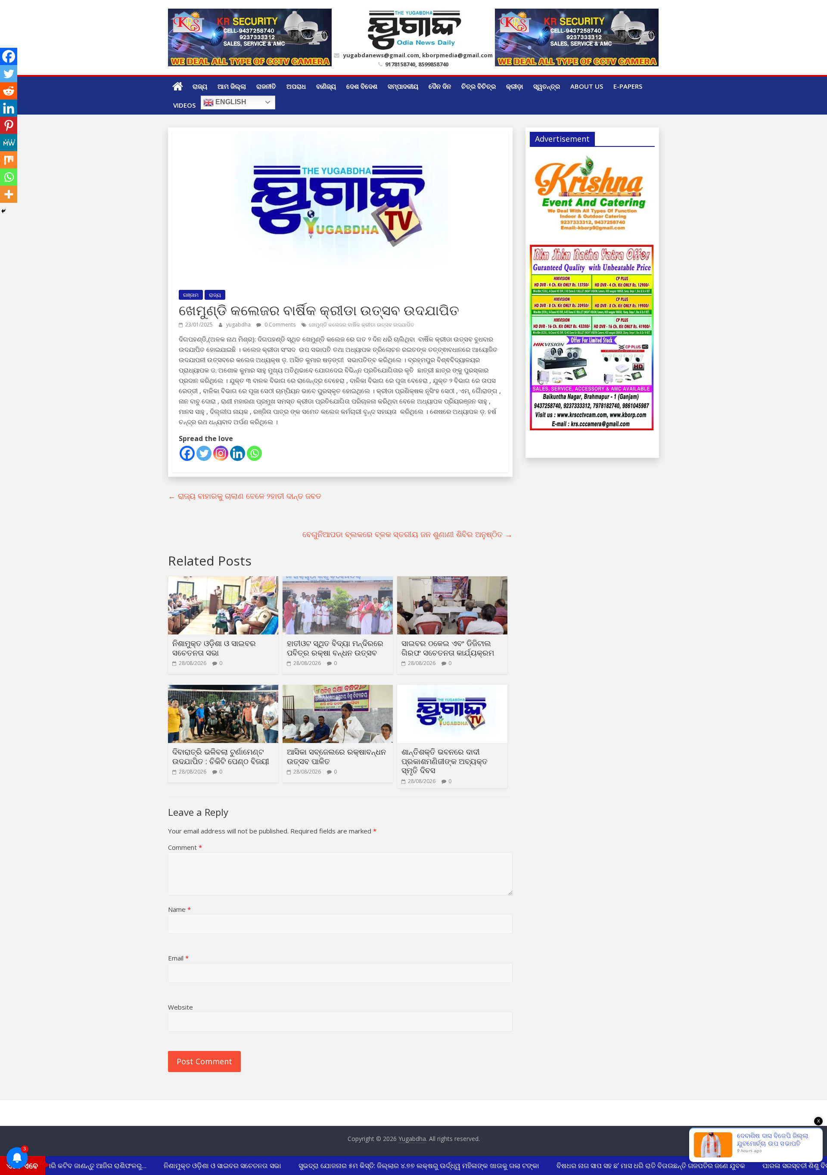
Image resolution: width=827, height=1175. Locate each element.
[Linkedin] (237, 453)
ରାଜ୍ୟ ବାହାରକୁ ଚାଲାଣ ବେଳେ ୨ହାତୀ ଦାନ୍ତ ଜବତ (244, 496)
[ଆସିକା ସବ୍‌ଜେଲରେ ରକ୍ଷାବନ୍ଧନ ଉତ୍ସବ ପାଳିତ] (338, 690)
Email (178, 958)
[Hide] (3, 211)
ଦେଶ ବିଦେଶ (361, 86)
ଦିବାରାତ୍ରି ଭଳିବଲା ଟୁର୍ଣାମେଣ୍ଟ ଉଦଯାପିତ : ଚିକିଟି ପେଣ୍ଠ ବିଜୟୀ (220, 756)
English (230, 102)
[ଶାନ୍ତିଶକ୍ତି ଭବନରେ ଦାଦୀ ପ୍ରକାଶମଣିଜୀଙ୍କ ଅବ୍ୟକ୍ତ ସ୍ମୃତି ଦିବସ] (452, 690)
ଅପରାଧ (296, 86)
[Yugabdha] (177, 86)
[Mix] (8, 159)
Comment (185, 847)
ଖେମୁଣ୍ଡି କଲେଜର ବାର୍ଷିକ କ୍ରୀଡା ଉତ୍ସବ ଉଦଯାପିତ (361, 324)
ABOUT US (586, 86)
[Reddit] (8, 90)
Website (180, 1007)
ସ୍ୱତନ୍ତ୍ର (546, 86)
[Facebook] (187, 453)
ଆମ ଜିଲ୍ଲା (232, 86)
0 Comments (279, 324)
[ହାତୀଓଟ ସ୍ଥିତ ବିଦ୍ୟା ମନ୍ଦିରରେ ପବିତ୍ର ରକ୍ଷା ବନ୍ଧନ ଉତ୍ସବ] (338, 581)
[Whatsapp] (254, 453)
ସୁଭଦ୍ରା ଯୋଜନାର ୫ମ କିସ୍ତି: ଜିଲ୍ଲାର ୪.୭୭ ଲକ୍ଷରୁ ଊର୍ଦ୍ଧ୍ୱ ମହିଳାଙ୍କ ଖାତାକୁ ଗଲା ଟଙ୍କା (408, 1165)
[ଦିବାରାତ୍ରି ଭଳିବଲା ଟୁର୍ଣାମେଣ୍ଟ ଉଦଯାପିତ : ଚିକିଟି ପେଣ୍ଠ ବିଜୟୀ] (223, 690)
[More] (8, 194)
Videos (184, 105)
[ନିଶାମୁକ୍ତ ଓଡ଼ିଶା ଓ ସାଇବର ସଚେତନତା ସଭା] (223, 581)
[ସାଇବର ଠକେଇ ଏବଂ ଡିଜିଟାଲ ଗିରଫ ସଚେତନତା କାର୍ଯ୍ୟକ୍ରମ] (452, 581)
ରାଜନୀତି (266, 86)
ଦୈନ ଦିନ (440, 86)
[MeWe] (8, 142)
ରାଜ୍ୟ (200, 86)
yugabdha (239, 324)
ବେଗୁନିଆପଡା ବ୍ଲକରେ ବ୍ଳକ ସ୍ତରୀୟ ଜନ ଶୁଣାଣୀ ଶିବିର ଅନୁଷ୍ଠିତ (407, 534)
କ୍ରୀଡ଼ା (514, 86)
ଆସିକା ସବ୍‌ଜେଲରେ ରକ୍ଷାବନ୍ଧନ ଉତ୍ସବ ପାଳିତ (336, 756)
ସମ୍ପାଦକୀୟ (403, 86)
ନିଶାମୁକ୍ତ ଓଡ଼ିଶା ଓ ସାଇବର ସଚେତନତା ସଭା (214, 648)
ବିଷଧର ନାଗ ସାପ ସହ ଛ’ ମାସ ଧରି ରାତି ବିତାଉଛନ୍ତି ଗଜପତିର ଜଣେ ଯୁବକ (640, 1165)
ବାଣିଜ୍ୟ (326, 86)
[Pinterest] (8, 125)
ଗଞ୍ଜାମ (191, 294)
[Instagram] (220, 453)
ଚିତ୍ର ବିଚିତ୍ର (478, 86)
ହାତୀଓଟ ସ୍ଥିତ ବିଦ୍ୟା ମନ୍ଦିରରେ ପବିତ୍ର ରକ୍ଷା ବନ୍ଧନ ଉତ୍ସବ (335, 648)
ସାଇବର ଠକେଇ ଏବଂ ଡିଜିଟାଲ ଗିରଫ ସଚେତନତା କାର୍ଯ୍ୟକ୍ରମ (447, 648)
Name (179, 909)
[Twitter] (203, 453)
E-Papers (627, 86)
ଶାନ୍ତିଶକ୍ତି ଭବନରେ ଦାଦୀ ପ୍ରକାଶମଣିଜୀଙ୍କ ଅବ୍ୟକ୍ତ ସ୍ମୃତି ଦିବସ (444, 760)
